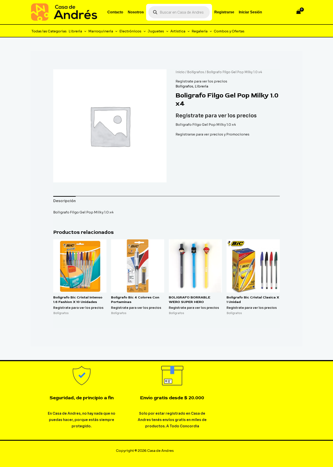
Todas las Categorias (49, 31)
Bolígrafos (195, 72)
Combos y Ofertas (229, 31)
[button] (84, 31)
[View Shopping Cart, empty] (298, 12)
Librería (75, 31)
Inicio (180, 72)
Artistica (177, 31)
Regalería (200, 31)
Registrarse (224, 12)
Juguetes (156, 31)
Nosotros (136, 12)
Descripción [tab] (64, 201)
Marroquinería (100, 31)
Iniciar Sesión (250, 12)
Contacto (115, 12)
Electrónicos (130, 31)
